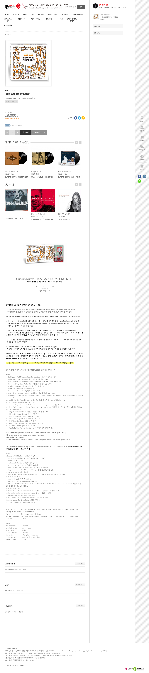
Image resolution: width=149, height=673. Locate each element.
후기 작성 (80, 606)
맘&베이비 (18, 125)
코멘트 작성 (79, 563)
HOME (7, 14)
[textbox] (45, 390)
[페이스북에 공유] (75, 118)
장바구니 (25, 132)
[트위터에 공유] (79, 118)
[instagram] (144, 176)
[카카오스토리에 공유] (83, 118)
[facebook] (139, 176)
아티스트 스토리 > (11, 101)
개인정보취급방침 (12, 665)
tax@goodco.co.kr (65, 655)
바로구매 (36, 132)
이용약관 (22, 665)
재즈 (13, 125)
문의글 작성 (79, 584)
